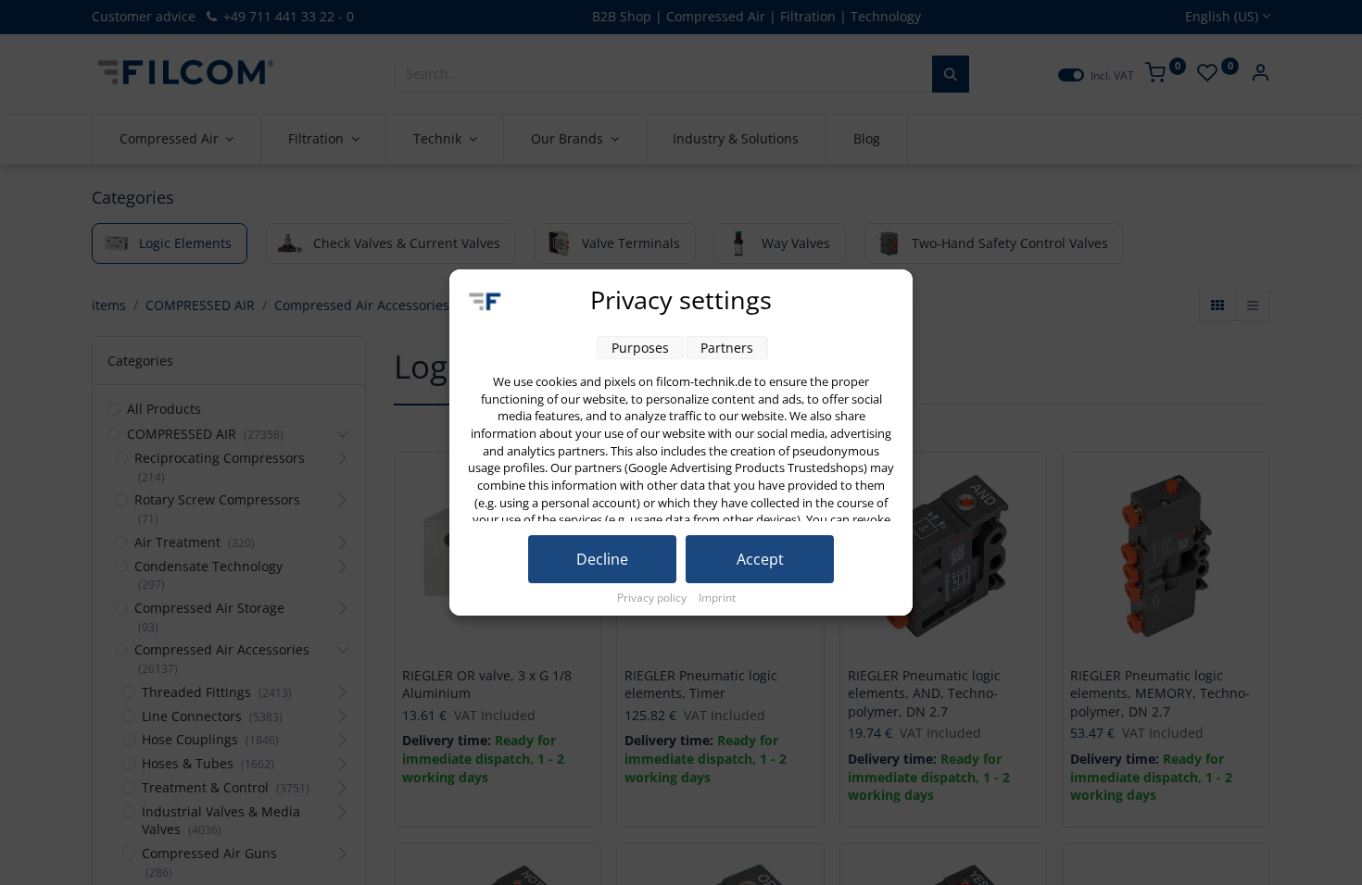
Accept (760, 559)
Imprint (717, 597)
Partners (726, 347)
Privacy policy (653, 597)
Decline (602, 559)
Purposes (640, 347)
